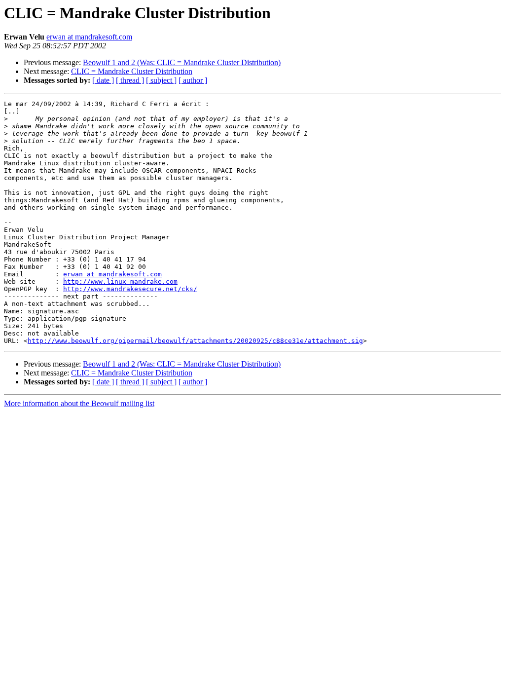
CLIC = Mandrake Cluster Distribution (131, 71)
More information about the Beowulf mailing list (79, 403)
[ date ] (103, 80)
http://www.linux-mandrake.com (120, 281)
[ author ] (193, 80)
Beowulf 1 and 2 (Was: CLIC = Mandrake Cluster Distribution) (182, 62)
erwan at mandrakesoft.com (89, 37)
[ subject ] (161, 80)
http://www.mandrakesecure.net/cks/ (130, 289)
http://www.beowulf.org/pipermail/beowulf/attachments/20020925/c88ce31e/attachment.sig (195, 340)
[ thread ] (130, 80)
